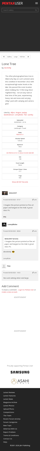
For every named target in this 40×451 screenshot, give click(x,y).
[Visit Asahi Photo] (20, 382)
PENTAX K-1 (20, 134)
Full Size (22, 57)
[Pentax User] (12, 3)
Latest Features (9, 396)
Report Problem (9, 432)
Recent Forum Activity (11, 419)
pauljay (24, 112)
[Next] (28, 56)
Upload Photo (8, 409)
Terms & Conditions (11, 435)
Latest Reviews (9, 392)
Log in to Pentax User (26, 290)
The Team (7, 416)
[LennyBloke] (4, 224)
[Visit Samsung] (20, 372)
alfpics (13, 112)
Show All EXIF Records (20, 182)
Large (16, 57)
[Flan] (4, 266)
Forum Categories (10, 422)
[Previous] (4, 56)
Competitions (8, 412)
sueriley (30, 115)
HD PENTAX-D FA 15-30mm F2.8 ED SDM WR (20, 153)
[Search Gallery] (36, 10)
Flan (25, 115)
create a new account (9, 292)
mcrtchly (7, 68)
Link (35, 200)
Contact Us (7, 439)
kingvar (18, 112)
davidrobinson (9, 115)
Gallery (9, 57)
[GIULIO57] (5, 193)
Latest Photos (8, 406)
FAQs (5, 442)
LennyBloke (19, 115)
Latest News (8, 399)
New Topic (7, 425)
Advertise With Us (10, 429)
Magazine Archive (10, 402)
